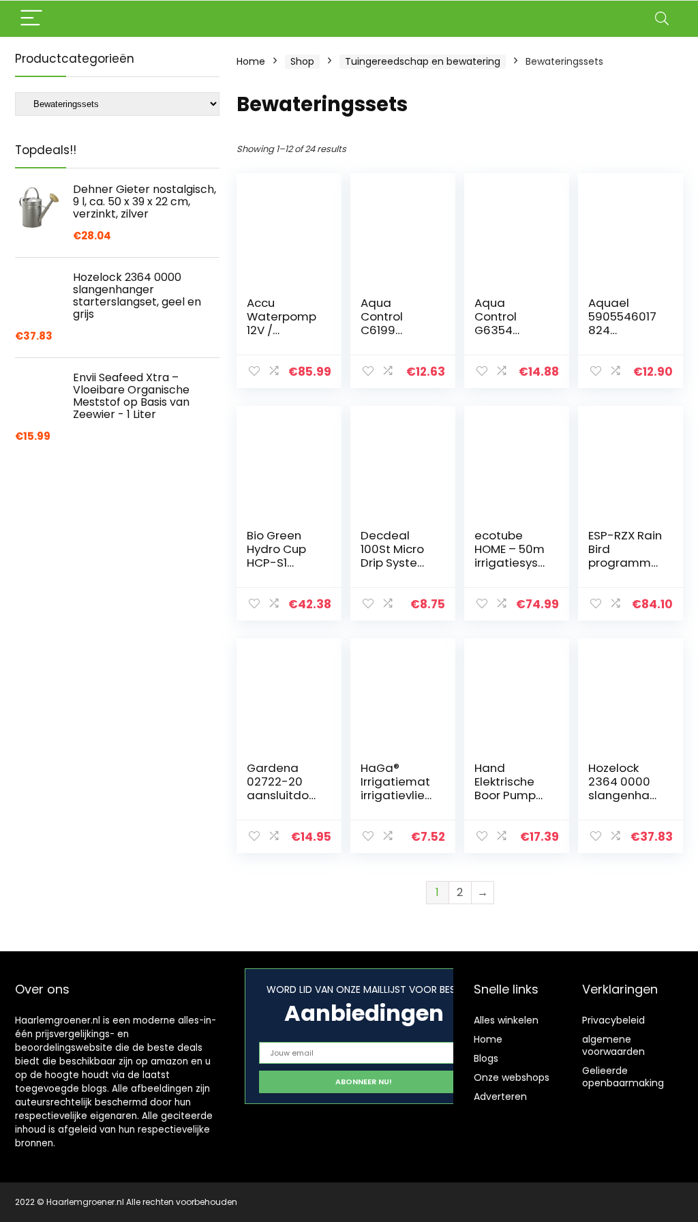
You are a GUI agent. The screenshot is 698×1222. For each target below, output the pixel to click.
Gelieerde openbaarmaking (623, 1077)
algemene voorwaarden (613, 1045)
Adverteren (500, 1096)
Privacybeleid (613, 1020)
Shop (302, 61)
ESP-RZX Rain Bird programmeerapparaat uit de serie (625, 562)
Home (251, 61)
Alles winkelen (506, 1020)
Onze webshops (511, 1077)
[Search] (662, 19)
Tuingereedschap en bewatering (422, 61)
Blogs (486, 1058)
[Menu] (31, 19)
